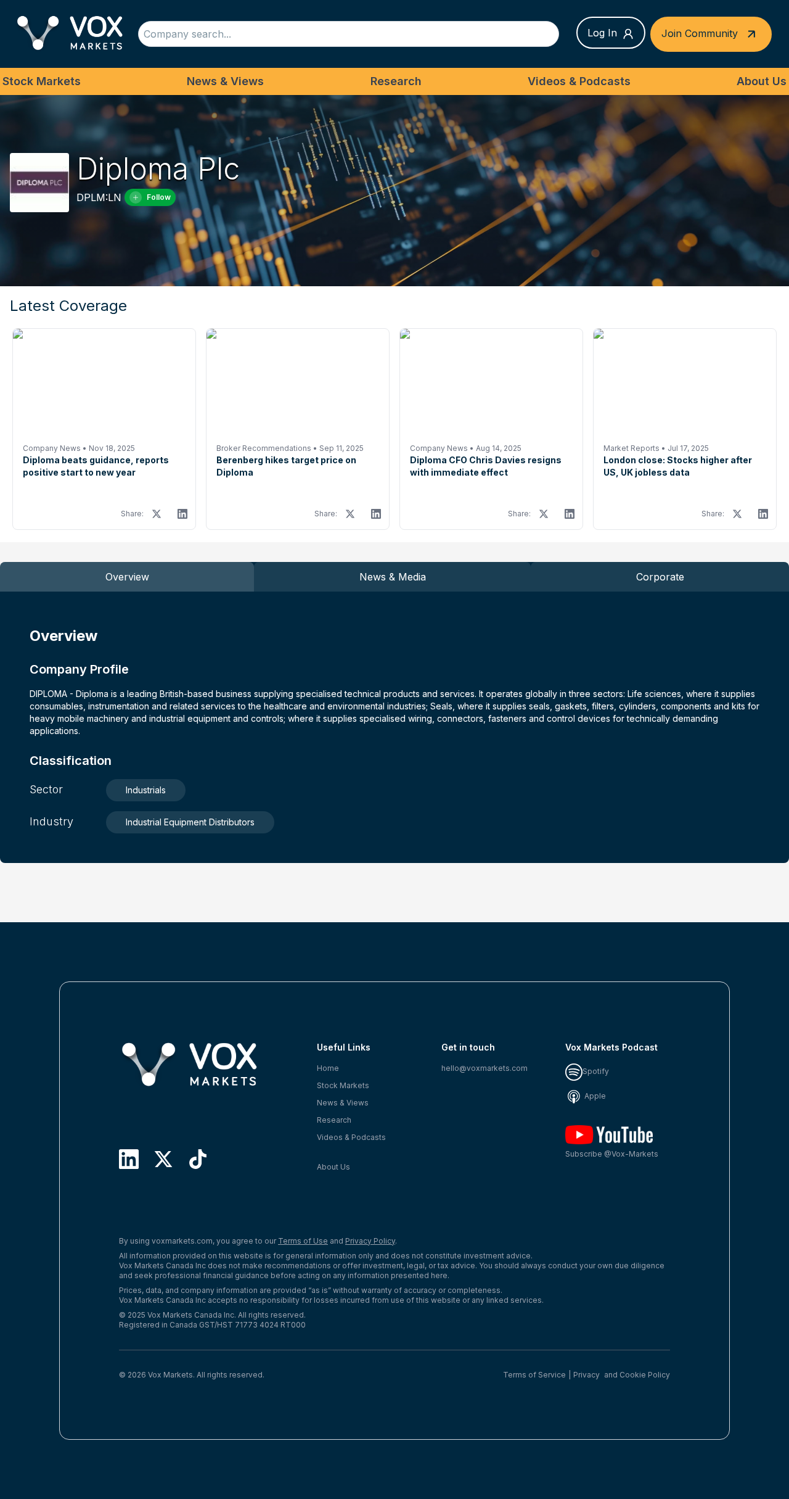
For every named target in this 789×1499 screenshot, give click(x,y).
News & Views (225, 81)
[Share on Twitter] (156, 513)
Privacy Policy (370, 1240)
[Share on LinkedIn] (182, 513)
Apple (594, 1096)
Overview (127, 577)
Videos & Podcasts (579, 81)
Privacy (586, 1374)
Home (328, 1068)
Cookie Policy (644, 1374)
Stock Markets (41, 81)
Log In (602, 33)
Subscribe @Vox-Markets (611, 1153)
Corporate (660, 577)
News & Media (392, 577)
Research (396, 81)
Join (699, 33)
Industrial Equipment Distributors (190, 822)
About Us (762, 81)
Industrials (146, 790)
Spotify (596, 1071)
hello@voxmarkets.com (484, 1068)
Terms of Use (303, 1240)
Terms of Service (534, 1374)
